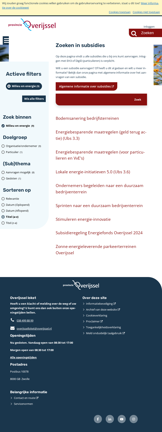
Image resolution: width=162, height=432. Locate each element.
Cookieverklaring (96, 315)
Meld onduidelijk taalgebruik (104, 333)
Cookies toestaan (120, 12)
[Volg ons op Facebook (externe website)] (98, 419)
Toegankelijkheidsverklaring (103, 327)
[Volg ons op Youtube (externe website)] (122, 419)
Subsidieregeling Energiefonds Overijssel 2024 (99, 232)
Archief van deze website (101, 309)
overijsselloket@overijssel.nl (31, 328)
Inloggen (149, 26)
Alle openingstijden (23, 357)
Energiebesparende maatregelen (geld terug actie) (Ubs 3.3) (101, 135)
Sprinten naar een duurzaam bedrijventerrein (99, 205)
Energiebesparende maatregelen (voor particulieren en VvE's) (100, 155)
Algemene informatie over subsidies (85, 86)
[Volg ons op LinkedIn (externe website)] (110, 419)
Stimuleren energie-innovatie (83, 219)
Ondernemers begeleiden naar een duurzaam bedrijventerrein (99, 188)
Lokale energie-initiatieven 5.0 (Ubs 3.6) (93, 171)
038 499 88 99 (25, 320)
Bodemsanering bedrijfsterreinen (87, 118)
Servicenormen (23, 404)
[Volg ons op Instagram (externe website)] (134, 419)
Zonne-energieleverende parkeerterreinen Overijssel (96, 249)
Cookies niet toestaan (146, 12)
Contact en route (24, 398)
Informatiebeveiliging (99, 303)
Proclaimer (93, 321)
